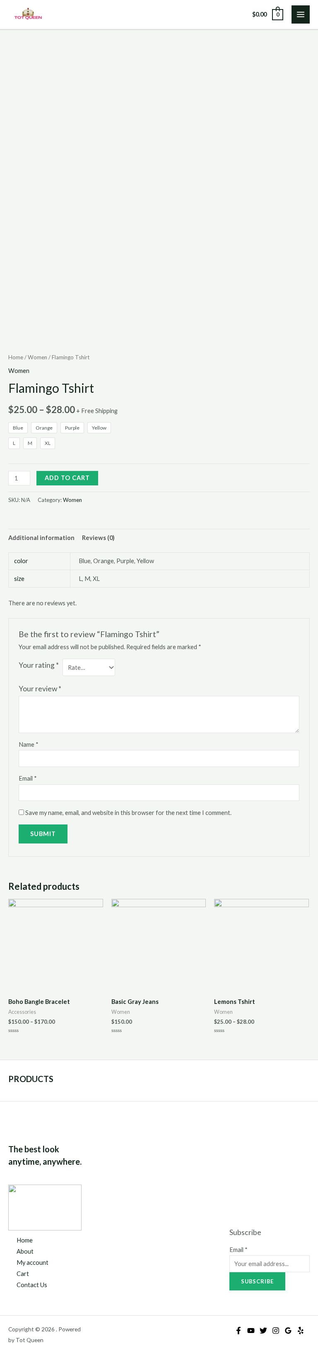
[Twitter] (263, 1330)
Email (28, 778)
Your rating (39, 665)
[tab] (41, 537)
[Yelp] (300, 1330)
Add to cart (67, 477)
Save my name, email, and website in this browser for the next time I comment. (128, 812)
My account (32, 1262)
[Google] (288, 1330)
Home (15, 357)
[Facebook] (238, 1330)
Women (37, 357)
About (25, 1251)
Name (29, 744)
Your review (40, 688)
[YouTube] (251, 1330)
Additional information (41, 537)
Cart (23, 1273)
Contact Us (32, 1284)
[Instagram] (275, 1330)
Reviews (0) (98, 537)
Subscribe (257, 1281)
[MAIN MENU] (301, 14)
